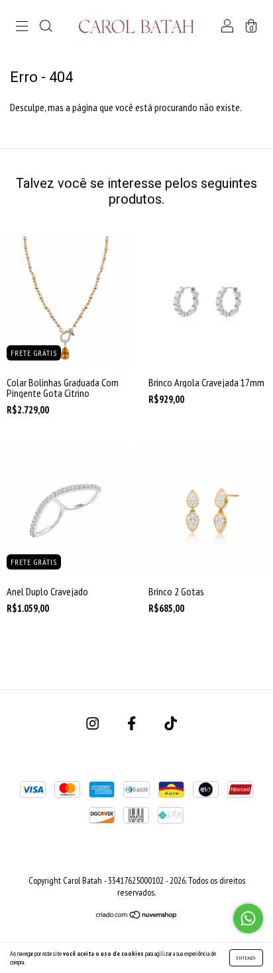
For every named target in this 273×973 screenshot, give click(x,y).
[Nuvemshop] (136, 915)
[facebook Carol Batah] (132, 723)
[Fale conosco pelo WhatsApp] (248, 918)
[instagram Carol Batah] (93, 723)
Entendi (246, 957)
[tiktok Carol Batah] (170, 723)
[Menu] (21, 27)
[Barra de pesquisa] (45, 27)
